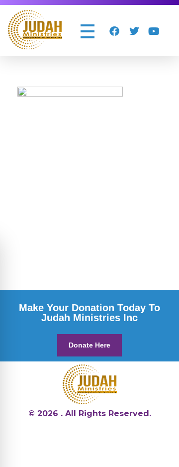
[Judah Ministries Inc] (35, 29)
